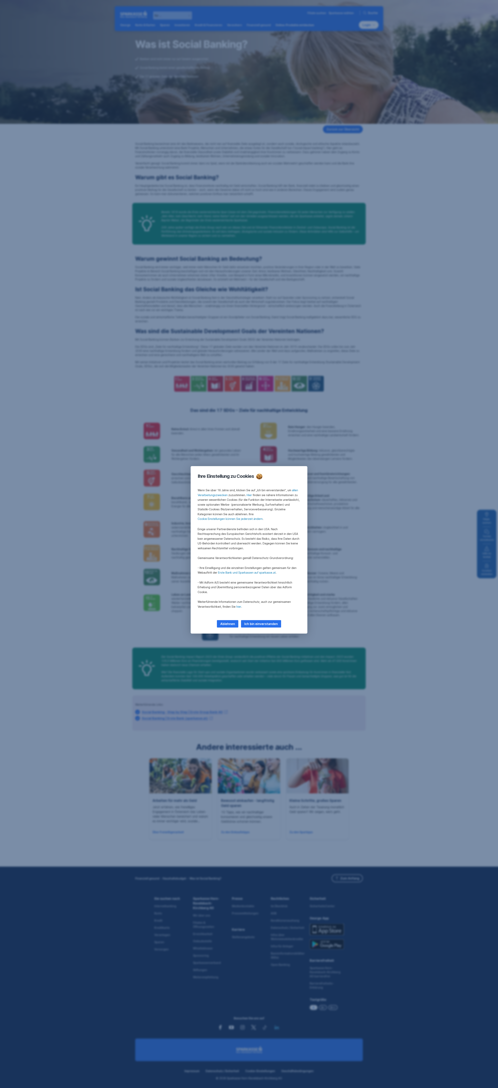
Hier (249, 495)
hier (238, 606)
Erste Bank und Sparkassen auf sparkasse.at (247, 572)
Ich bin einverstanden (261, 624)
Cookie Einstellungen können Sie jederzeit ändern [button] (230, 518)
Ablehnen (227, 624)
